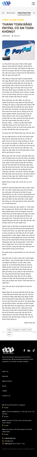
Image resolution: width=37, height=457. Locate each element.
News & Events (7, 381)
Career (4, 391)
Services (5, 376)
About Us (5, 371)
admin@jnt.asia (8, 441)
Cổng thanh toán (24, 13)
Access (6, 407)
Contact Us (6, 395)
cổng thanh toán (9, 332)
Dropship (16, 330)
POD (29, 330)
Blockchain (11, 13)
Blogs (4, 386)
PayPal (24, 330)
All (3, 13)
